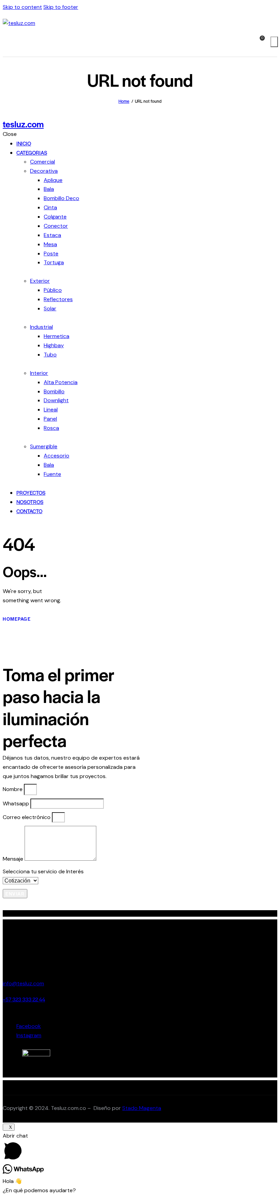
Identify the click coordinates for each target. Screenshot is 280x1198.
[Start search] (274, 42)
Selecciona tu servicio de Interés (43, 871)
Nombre (13, 789)
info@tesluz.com (23, 983)
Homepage (17, 619)
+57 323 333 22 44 (24, 999)
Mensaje (14, 858)
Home (123, 101)
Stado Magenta (141, 1108)
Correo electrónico (27, 817)
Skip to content (22, 7)
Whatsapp (16, 803)
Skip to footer (60, 7)
